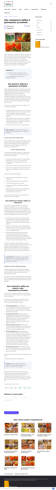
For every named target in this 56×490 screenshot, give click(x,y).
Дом (20, 9)
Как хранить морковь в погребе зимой (26, 452)
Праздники (43, 9)
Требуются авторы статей (21, 473)
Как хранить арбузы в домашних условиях (17, 72)
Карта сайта (7, 9)
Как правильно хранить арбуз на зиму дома (19, 74)
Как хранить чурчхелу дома (11, 434)
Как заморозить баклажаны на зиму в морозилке (11, 452)
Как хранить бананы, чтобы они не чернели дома (27, 435)
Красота (26, 9)
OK (53, 488)
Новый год (7, 12)
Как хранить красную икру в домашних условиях (44, 435)
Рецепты (14, 9)
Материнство (34, 9)
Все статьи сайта (8, 473)
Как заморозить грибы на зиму (43, 452)
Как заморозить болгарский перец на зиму (28, 468)
